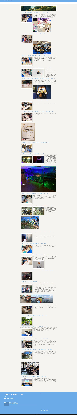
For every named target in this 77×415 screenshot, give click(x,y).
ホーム (7, 2)
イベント (38, 2)
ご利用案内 (23, 2)
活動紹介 (69, 2)
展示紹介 (54, 2)
